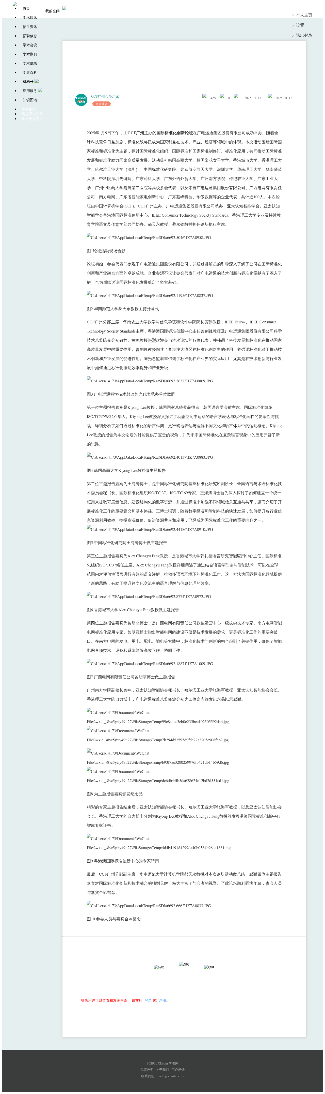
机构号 (28, 82)
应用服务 (30, 91)
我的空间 (52, 11)
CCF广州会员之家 (105, 96)
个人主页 (304, 15)
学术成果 (30, 63)
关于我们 (162, 1070)
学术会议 (30, 45)
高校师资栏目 (32, 114)
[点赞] (188, 964)
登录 (148, 1000)
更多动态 (101, 104)
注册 (162, 1000)
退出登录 (304, 35)
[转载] (163, 967)
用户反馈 (178, 1070)
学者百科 (30, 72)
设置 (300, 25)
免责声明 (147, 1070)
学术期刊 (30, 54)
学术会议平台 (32, 119)
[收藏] (213, 967)
